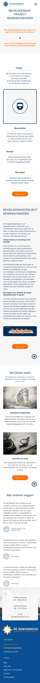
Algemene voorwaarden (13, 670)
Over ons (7, 666)
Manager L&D (15, 530)
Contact (7, 673)
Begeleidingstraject (11, 644)
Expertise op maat (20, 459)
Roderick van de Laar (18, 528)
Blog (5, 662)
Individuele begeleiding (20, 413)
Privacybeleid (9, 677)
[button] (36, 4)
